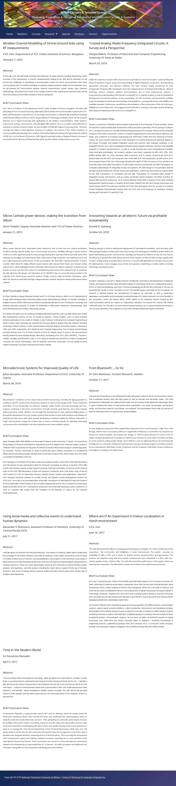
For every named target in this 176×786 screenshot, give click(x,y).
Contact (93, 34)
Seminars (79, 34)
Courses (36, 34)
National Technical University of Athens (41, 777)
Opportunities (109, 34)
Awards (66, 34)
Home (9, 34)
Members (22, 34)
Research (49, 34)
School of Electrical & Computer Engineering (83, 777)
